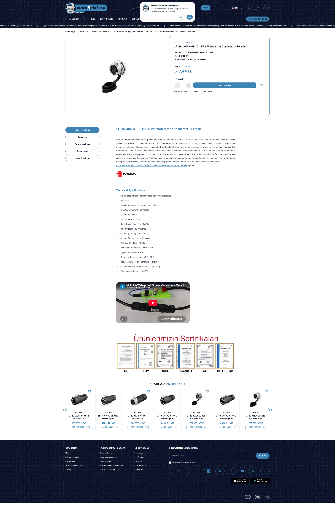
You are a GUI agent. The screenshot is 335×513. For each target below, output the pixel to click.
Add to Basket (78, 427)
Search (205, 8)
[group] (116, 76)
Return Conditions (82, 158)
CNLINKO (79, 413)
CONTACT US (137, 19)
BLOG (93, 19)
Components (70, 461)
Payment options (82, 144)
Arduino (68, 470)
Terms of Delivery (106, 453)
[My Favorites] (250, 8)
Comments (82, 137)
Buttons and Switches (73, 457)
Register (262, 456)
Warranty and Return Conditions (111, 465)
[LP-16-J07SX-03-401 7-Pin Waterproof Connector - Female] (197, 399)
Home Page (70, 31)
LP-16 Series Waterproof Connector (128, 31)
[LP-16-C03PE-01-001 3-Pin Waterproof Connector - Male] (109, 399)
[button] (65, 410)
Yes (189, 17)
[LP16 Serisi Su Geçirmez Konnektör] (176, 173)
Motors (68, 453)
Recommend (82, 151)
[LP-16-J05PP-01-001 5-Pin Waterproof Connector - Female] (138, 399)
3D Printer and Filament (73, 465)
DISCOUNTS (122, 19)
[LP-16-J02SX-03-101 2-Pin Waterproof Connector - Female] (256, 399)
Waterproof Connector (100, 31)
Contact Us (138, 470)
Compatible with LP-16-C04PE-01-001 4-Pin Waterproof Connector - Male (151, 165)
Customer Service (140, 465)
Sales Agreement (106, 461)
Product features (82, 130)
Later (181, 17)
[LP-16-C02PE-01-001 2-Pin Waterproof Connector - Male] (79, 399)
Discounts (138, 461)
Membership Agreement (108, 457)
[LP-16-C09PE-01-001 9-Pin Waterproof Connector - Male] (226, 399)
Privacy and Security (107, 470)
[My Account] (258, 8)
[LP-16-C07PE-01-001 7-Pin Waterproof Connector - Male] (168, 399)
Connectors (83, 31)
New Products (139, 457)
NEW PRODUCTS (106, 19)
